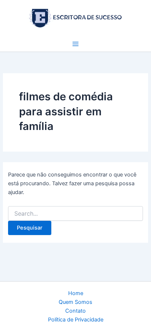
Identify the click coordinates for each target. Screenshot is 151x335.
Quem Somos (75, 302)
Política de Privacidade (75, 319)
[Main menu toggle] (75, 44)
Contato (75, 311)
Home (75, 293)
